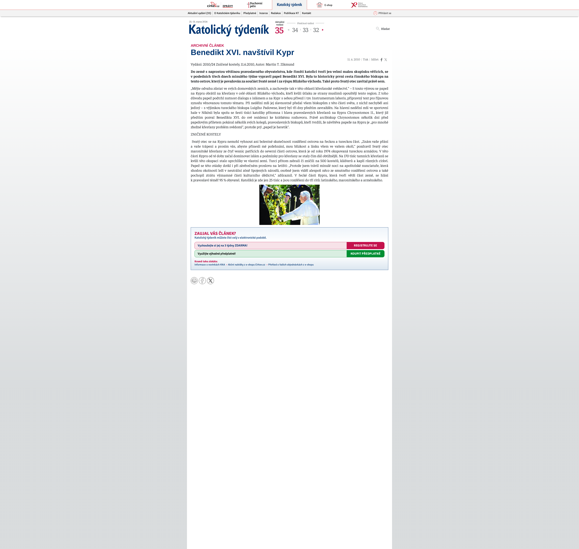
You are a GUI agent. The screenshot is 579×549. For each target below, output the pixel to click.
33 (305, 29)
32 (316, 29)
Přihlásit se (384, 13)
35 (279, 29)
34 (295, 29)
